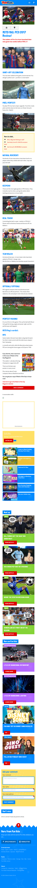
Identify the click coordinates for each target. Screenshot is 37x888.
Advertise (11, 868)
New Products (20, 852)
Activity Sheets (5, 852)
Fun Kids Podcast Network (8, 870)
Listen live (8, 440)
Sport (7, 850)
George (18, 859)
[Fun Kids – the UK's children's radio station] (9, 2)
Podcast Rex (20, 870)
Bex (26, 859)
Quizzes (12, 852)
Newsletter (25, 842)
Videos (16, 850)
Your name (6, 787)
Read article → (10, 542)
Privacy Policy (23, 868)
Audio (11, 850)
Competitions (22, 850)
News (2, 850)
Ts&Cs (16, 868)
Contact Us (4, 868)
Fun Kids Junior (5, 861)
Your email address (8, 794)
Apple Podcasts (10, 842)
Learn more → (10, 672)
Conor (29, 859)
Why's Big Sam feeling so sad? (15, 140)
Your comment (7, 775)
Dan (22, 859)
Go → (7, 733)
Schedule (4, 859)
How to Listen (11, 859)
